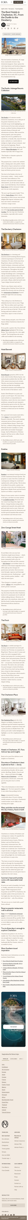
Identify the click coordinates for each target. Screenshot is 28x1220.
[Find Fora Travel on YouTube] (11, 1215)
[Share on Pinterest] (11, 28)
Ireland (4, 1110)
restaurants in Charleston (11, 292)
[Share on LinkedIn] (8, 28)
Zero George (6, 563)
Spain (3, 1089)
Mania (3, 795)
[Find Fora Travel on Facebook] (5, 1215)
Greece (4, 1082)
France (4, 1079)
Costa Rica (5, 1102)
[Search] (11, 2)
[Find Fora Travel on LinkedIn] (14, 1215)
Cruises (4, 1077)
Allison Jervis (5, 330)
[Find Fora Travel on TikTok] (8, 1215)
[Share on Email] (14, 28)
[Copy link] (17, 28)
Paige (2, 914)
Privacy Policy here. (5, 1218)
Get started (13, 1027)
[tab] (5, 1059)
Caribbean (5, 1067)
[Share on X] (5, 28)
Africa (3, 1097)
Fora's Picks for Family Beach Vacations (13, 961)
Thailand (4, 1105)
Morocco (4, 1107)
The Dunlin (4, 117)
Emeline (3, 474)
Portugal (4, 1095)
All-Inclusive (5, 1069)
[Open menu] (25, 2)
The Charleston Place (7, 720)
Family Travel (6, 1084)
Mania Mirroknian (11, 149)
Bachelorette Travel (7, 1100)
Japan (3, 1074)
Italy (3, 1064)
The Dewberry (5, 254)
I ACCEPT (23, 1217)
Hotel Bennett (5, 375)
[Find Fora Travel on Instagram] (2, 1215)
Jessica (6, 417)
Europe (4, 1072)
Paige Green (4, 187)
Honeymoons (5, 1092)
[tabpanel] (13, 1089)
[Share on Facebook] (2, 28)
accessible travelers (8, 500)
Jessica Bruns (10, 195)
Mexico (4, 1087)
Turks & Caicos (6, 1112)
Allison (8, 584)
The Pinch (4, 646)
